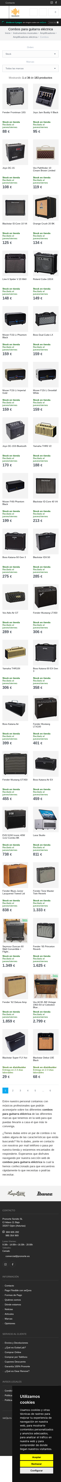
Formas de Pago (13, 1295)
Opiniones (10, 1323)
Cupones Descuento (15, 1361)
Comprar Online (13, 1352)
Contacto (9, 2)
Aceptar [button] (36, 1457)
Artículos (9, 1314)
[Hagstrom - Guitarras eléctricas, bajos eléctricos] (16, 1193)
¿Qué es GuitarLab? (15, 1347)
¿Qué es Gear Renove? (17, 1371)
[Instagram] (51, 3)
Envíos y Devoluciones (16, 1342)
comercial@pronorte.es (18, 1256)
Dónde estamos (13, 1304)
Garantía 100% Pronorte (17, 1366)
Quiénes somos (13, 1299)
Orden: (30, 47)
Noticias (9, 1309)
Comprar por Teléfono (16, 1357)
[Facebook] (56, 3)
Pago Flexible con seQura (18, 1290)
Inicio (7, 33)
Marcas (8, 1318)
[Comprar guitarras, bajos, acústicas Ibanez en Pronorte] (45, 1193)
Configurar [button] (36, 1470)
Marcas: (30, 61)
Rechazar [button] (36, 1463)
